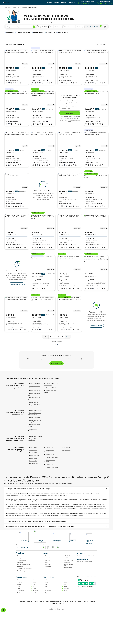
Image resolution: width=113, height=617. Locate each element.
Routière (47, 560)
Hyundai (35, 582)
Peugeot (19, 582)
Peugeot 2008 (33, 450)
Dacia (18, 588)
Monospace (48, 564)
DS (33, 595)
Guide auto (67, 562)
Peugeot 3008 (33, 452)
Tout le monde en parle (23, 564)
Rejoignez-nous (21, 560)
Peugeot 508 (49, 447)
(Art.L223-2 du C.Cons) (72, 122)
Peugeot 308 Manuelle (35, 436)
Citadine (47, 556)
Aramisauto (8, 7)
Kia (34, 584)
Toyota (34, 593)
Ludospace (48, 566)
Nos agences (20, 558)
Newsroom (20, 566)
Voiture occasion (17, 7)
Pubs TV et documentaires (24, 568)
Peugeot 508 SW (34, 463)
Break (46, 562)
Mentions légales (39, 601)
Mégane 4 (66, 588)
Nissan (19, 595)
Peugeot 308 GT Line (35, 405)
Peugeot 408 (33, 461)
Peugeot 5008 (33, 458)
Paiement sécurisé (89, 601)
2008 (46, 582)
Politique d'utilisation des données (57, 601)
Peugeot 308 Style (51, 387)
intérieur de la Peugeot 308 (96, 504)
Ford (34, 586)
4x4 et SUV (67, 556)
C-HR (65, 580)
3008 (46, 586)
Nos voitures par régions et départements (68, 566)
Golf (65, 584)
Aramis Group (21, 571)
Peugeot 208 (33, 447)
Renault (19, 580)
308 (46, 584)
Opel (18, 586)
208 (46, 580)
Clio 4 (65, 582)
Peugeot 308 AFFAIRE (52, 467)
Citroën (19, 584)
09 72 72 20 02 (22, 547)
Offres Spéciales (68, 560)
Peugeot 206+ (66, 447)
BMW (34, 588)
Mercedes (35, 590)
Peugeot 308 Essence (35, 410)
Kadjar (65, 586)
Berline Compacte (50, 558)
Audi (18, 593)
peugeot (25, 7)
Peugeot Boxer (66, 450)
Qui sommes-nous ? (22, 556)
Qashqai (66, 593)
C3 (45, 588)
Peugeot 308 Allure (34, 390)
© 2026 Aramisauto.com (56, 609)
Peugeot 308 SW (34, 455)
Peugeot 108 (49, 464)
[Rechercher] (34, 26)
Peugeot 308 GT (34, 402)
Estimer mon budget (17, 284)
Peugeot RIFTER (50, 454)
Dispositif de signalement (57, 603)
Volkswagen (20, 590)
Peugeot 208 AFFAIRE (52, 457)
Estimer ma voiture (96, 325)
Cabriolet (66, 558)
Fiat (34, 580)
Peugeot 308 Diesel (34, 417)
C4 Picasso (48, 590)
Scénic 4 (66, 590)
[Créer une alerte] (3, 610)
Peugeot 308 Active (34, 383)
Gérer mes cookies (75, 601)
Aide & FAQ (20, 562)
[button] (47, 26)
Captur (47, 593)
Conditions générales (25, 601)
